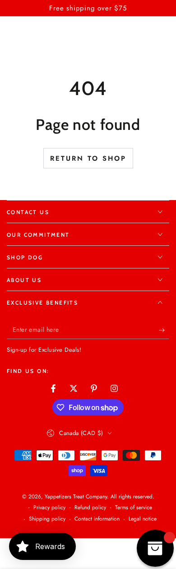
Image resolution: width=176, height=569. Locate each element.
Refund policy (90, 508)
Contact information (97, 519)
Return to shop (88, 158)
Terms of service (133, 508)
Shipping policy (47, 519)
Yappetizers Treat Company (76, 496)
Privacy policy (49, 508)
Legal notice (143, 519)
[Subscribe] (164, 330)
